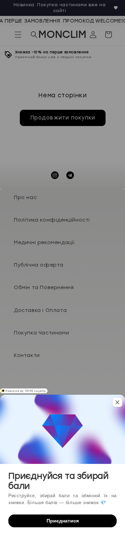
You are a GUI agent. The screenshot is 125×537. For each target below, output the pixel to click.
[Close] (117, 402)
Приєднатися (63, 520)
